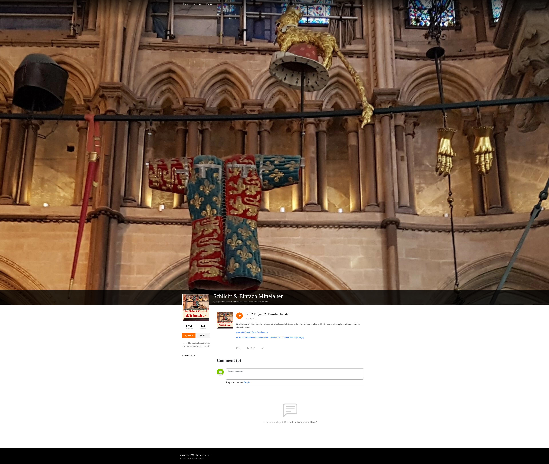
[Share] (262, 348)
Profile (209, 4)
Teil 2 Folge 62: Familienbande (267, 314)
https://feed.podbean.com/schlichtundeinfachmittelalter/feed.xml (242, 302)
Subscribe (197, 4)
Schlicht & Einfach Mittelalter (248, 296)
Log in (247, 382)
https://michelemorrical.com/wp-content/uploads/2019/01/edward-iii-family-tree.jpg (270, 337)
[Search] (362, 4)
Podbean (199, 458)
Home (186, 4)
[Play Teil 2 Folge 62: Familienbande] (239, 315)
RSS (204, 335)
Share (190, 335)
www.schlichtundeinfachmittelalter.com (252, 332)
